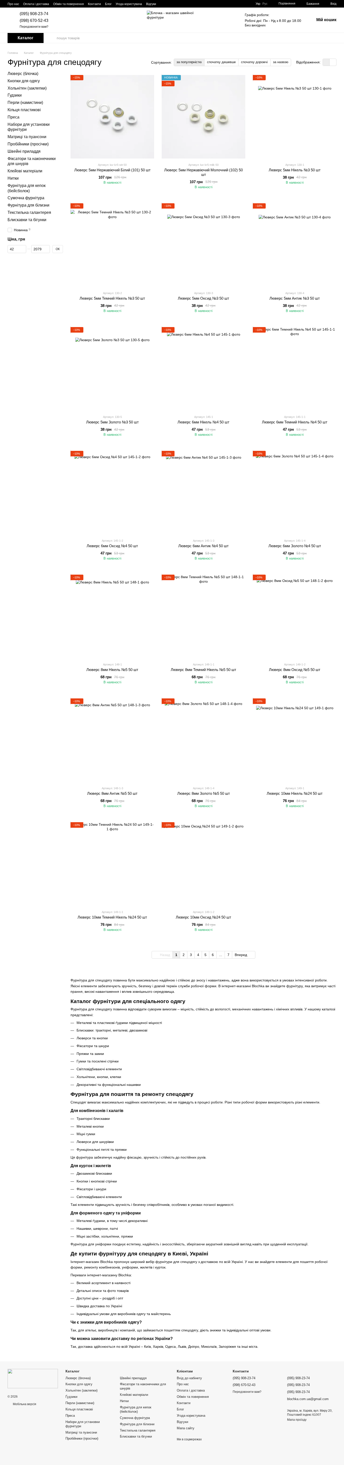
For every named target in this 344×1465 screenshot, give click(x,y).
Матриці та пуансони (27, 137)
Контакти (94, 4)
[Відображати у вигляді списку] (333, 62)
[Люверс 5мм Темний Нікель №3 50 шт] (112, 245)
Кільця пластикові (24, 110)
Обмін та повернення (68, 4)
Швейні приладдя (24, 151)
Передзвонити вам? (34, 26)
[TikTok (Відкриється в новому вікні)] (169, 4)
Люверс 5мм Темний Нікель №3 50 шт (112, 298)
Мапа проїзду (296, 1419)
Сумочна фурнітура (26, 198)
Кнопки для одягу (24, 81)
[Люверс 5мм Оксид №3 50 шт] (203, 245)
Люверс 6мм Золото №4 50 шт (294, 546)
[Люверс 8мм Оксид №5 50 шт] (294, 616)
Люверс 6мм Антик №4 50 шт (203, 546)
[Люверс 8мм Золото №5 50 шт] (203, 740)
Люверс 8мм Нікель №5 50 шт (112, 669)
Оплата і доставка (36, 4)
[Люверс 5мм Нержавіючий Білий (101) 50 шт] (112, 117)
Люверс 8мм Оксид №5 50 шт (294, 669)
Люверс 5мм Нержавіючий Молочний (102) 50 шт (203, 172)
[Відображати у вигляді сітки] (326, 62)
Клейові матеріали (25, 171)
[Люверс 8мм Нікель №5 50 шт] (112, 616)
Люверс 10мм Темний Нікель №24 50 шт (112, 917)
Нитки (13, 178)
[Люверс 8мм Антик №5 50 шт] (112, 740)
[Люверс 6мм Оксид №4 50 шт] (112, 492)
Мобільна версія (24, 1404)
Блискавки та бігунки (27, 220)
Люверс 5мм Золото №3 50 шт (112, 422)
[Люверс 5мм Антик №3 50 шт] (294, 245)
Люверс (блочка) (23, 73)
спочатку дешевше (221, 62)
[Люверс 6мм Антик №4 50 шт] (203, 492)
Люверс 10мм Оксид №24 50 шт (203, 917)
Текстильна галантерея (29, 212)
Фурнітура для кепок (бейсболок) (135, 1409)
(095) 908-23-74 (34, 14)
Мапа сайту (185, 1428)
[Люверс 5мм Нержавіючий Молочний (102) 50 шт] (203, 117)
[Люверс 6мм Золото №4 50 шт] (294, 492)
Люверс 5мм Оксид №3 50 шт (203, 298)
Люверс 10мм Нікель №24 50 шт (295, 793)
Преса (13, 117)
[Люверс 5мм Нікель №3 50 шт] (294, 117)
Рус (264, 3)
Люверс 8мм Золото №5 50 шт (203, 793)
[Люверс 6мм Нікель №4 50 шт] (203, 369)
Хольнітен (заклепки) (27, 88)
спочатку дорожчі (254, 62)
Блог (108, 4)
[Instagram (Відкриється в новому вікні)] (163, 4)
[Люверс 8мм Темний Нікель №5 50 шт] (203, 616)
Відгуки (151, 4)
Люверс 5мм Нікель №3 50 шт (295, 170)
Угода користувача (129, 4)
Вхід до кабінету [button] (189, 1378)
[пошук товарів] (53, 38)
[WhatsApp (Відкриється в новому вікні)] (193, 4)
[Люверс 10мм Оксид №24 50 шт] (203, 864)
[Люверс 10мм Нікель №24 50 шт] (294, 740)
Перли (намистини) (25, 102)
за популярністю (189, 62)
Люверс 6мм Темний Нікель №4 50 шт (294, 422)
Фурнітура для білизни (28, 205)
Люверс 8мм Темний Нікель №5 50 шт (203, 669)
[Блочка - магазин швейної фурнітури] (33, 1378)
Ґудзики (15, 95)
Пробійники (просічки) (28, 144)
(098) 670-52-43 (34, 20)
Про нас (13, 4)
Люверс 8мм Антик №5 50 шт (112, 793)
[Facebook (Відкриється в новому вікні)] (175, 4)
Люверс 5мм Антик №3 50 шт (294, 298)
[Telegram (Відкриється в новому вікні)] (181, 4)
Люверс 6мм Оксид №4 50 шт (112, 546)
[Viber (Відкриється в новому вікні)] (187, 4)
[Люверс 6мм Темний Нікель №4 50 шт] (294, 369)
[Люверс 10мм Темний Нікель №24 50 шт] (112, 864)
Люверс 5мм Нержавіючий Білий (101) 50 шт (112, 170)
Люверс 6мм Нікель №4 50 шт (203, 422)
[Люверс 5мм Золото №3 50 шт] (112, 369)
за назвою (280, 62)
